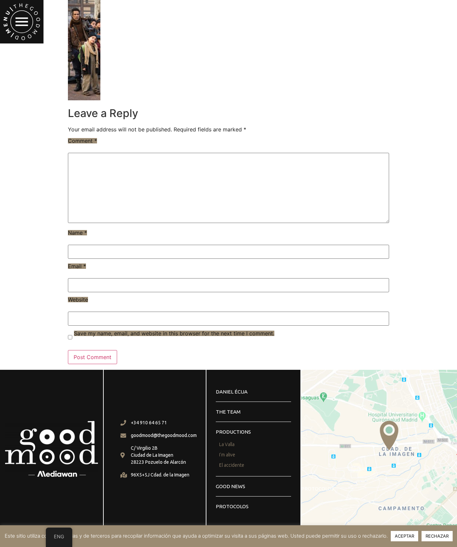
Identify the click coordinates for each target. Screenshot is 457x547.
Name (77, 232)
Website (78, 299)
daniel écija (232, 392)
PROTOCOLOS (232, 506)
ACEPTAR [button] (404, 536)
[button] (21, 21)
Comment (82, 140)
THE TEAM (228, 412)
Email (77, 266)
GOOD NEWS (230, 486)
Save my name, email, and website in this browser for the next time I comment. (174, 333)
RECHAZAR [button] (437, 536)
